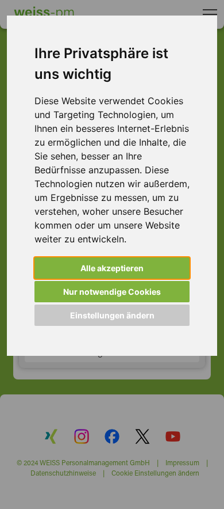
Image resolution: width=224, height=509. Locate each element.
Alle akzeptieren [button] (112, 268)
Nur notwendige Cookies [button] (112, 292)
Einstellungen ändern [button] (112, 315)
